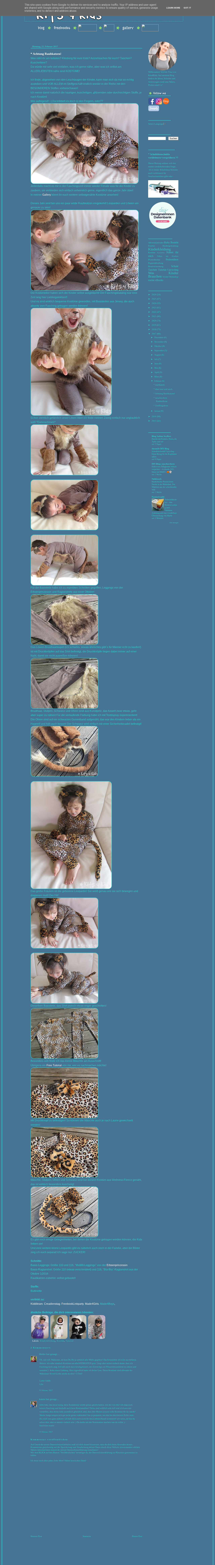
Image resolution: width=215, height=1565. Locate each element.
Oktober (158, 346)
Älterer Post (137, 1536)
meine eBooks (155, 280)
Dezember (158, 337)
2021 (154, 316)
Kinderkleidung (47, 1341)
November (159, 342)
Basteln (174, 242)
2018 (154, 329)
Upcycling (172, 269)
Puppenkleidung (155, 263)
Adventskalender (156, 242)
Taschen (152, 269)
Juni (156, 363)
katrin (42, 1399)
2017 (154, 333)
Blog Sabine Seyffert (161, 436)
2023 (154, 307)
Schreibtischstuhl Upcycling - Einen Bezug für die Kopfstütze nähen (164, 454)
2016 (154, 416)
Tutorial (70, 1341)
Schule (174, 266)
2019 (154, 325)
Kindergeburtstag (170, 246)
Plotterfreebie (154, 259)
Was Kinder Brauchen (163, 274)
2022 (154, 312)
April (156, 372)
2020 (154, 320)
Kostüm (60, 1341)
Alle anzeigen (173, 523)
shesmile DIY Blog (160, 448)
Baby (167, 242)
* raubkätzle (159, 385)
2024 (154, 303)
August (157, 355)
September (159, 350)
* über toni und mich (163, 389)
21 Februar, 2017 (46, 1390)
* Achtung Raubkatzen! (46, 53)
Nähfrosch (156, 479)
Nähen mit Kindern (167, 256)
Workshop (173, 277)
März (156, 376)
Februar (157, 381)
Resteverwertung (155, 266)
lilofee (42, 1354)
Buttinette (36, 1290)
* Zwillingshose (161, 405)
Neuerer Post (36, 1536)
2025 (154, 299)
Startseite (87, 1536)
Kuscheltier (161, 253)
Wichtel (166, 277)
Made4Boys (107, 1303)
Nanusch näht (158, 497)
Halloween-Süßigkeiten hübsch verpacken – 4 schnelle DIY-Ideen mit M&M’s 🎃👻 (164, 469)
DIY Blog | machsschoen (163, 464)
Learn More (173, 8)
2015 (154, 421)
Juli (156, 359)
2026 (154, 294)
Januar (157, 411)
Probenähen (172, 259)
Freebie (151, 246)
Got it (187, 8)
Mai (156, 368)
